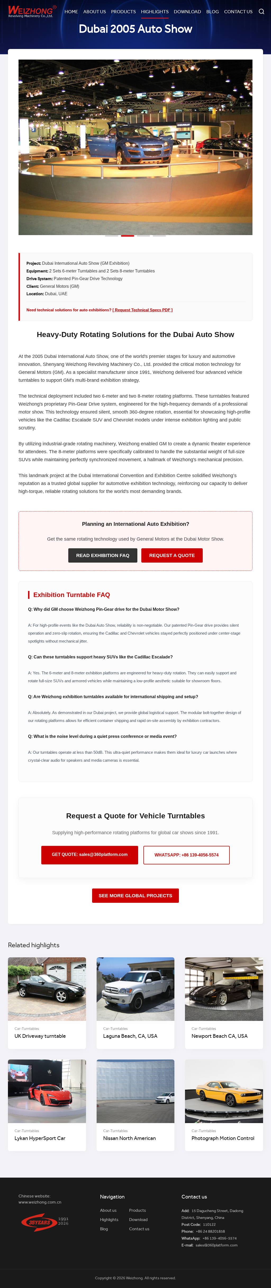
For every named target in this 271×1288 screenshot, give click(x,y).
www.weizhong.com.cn (40, 1203)
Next (243, 143)
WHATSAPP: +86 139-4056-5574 (187, 855)
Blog (212, 12)
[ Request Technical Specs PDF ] (142, 310)
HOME (71, 12)
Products (123, 12)
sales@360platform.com (217, 1245)
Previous (27, 143)
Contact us (238, 12)
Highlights (155, 12)
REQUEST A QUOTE (172, 555)
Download (187, 12)
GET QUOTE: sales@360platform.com (90, 854)
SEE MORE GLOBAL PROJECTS (135, 895)
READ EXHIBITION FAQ (102, 555)
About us (94, 12)
